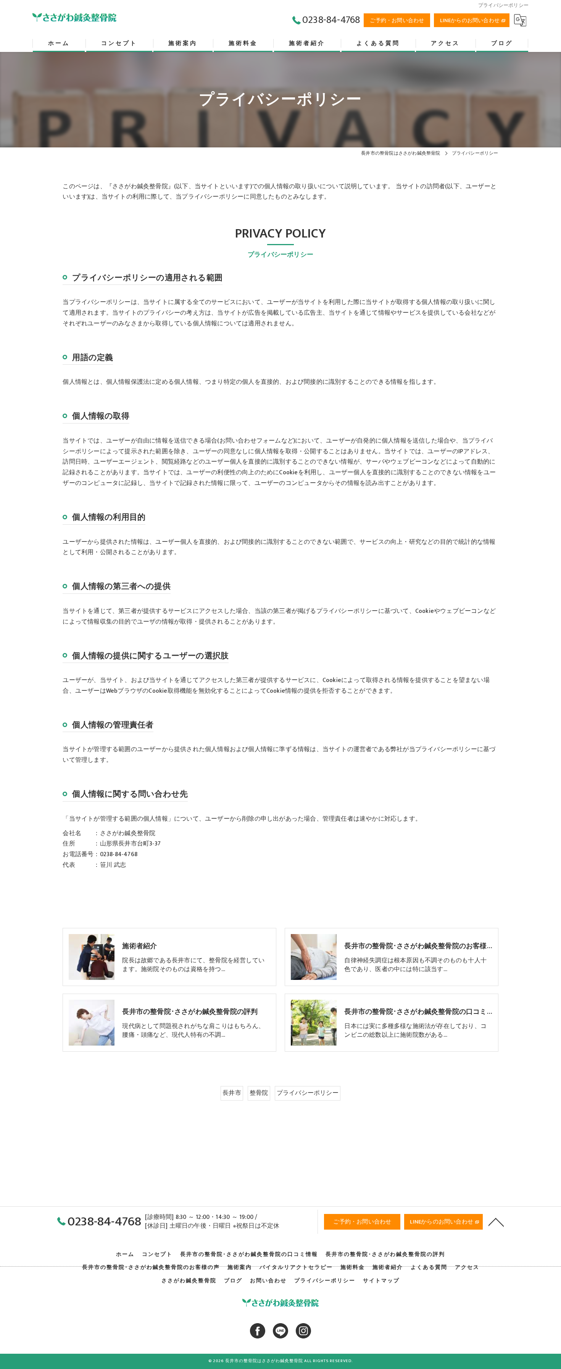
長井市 (231, 1093)
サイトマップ (381, 1281)
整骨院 (259, 1093)
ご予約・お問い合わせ (397, 20)
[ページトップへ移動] (496, 1221)
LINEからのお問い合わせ (470, 20)
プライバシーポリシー (308, 1093)
